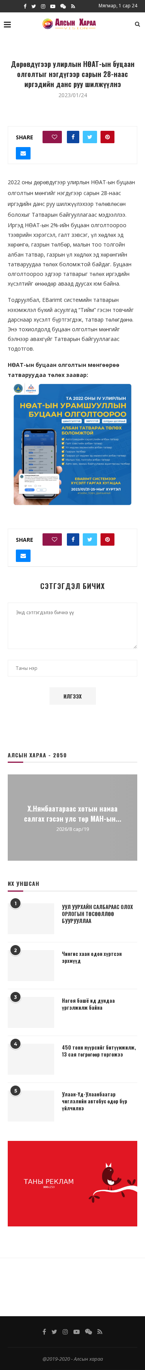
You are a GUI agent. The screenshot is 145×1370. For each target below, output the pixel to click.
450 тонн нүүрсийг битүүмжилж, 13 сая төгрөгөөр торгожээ (99, 1051)
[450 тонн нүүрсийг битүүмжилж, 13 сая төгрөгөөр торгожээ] (31, 1059)
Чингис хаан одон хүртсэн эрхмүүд (92, 957)
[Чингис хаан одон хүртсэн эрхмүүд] (31, 965)
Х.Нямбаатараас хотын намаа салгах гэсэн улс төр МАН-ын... (72, 813)
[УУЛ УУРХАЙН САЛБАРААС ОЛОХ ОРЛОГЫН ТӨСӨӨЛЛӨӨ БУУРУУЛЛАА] (31, 918)
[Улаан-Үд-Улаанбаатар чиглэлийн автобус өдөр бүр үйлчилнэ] (31, 1106)
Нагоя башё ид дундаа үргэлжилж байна (88, 1004)
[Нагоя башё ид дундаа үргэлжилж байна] (31, 1012)
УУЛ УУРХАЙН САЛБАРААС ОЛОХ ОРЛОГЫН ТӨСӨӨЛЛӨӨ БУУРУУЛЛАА (97, 914)
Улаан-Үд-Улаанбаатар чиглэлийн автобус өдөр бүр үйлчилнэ (94, 1101)
